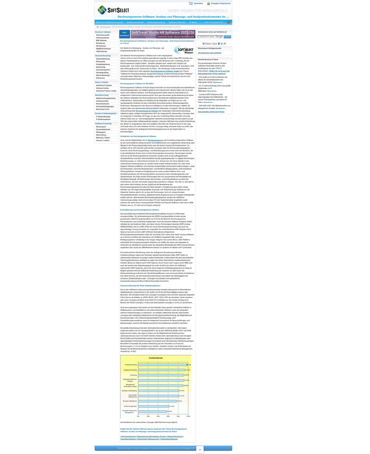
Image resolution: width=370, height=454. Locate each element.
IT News (193, 22)
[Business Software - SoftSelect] (112, 9)
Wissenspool (105, 27)
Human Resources (175, 437)
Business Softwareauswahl (109, 22)
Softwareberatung (156, 22)
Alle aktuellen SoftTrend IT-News (211, 112)
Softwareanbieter (135, 22)
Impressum (145, 448)
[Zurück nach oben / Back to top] (200, 449)
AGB (171, 448)
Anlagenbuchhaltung (168, 439)
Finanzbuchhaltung (128, 439)
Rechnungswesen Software (147, 111)
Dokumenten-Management (148, 439)
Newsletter (198, 3)
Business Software (125, 448)
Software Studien (177, 22)
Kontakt (137, 448)
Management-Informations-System (151, 437)
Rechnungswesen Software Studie (165, 71)
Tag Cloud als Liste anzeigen (209, 53)
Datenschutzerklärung (159, 448)
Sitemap (177, 448)
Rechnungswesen (155, 140)
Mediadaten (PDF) (189, 448)
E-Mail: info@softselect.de (213, 22)
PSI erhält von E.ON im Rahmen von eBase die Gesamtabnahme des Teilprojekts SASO (212, 79)
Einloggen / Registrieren (221, 3)
